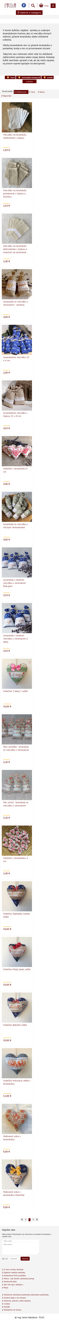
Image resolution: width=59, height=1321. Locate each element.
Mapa (6, 1287)
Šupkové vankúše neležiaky (14, 1272)
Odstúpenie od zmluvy (12, 1310)
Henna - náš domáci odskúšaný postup (19, 1278)
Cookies (7, 1304)
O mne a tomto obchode (13, 1269)
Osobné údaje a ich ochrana (15, 1298)
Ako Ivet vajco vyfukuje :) (13, 1284)
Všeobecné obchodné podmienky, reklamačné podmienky (26, 1295)
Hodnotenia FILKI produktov (15, 1275)
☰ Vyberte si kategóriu (29, 12)
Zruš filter (29, 81)
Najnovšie (7, 96)
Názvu (42, 92)
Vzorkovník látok (10, 1281)
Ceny (33, 92)
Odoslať (25, 1258)
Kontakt (7, 1307)
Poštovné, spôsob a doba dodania (17, 1301)
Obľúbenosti (21, 92)
